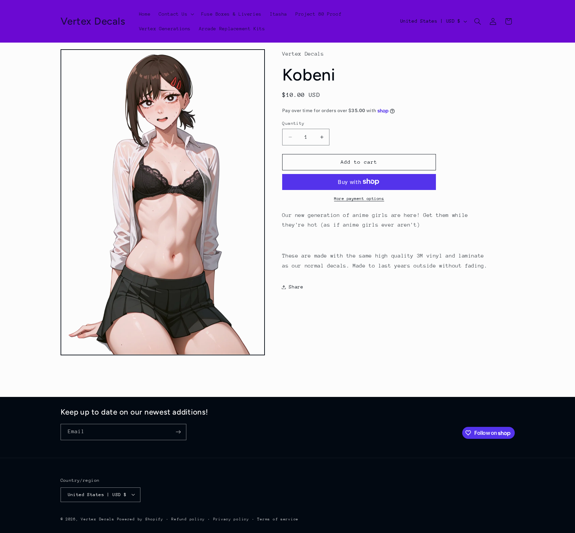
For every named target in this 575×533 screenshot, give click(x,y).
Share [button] (296, 286)
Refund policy (188, 519)
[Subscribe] (178, 432)
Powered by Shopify (140, 519)
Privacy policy (231, 519)
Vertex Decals (97, 519)
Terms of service (277, 519)
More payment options (359, 198)
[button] (176, 14)
